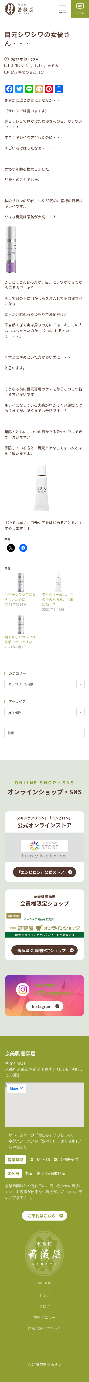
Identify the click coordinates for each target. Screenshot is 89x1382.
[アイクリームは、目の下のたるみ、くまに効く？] (58, 582)
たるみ (52, 65)
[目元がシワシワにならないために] (20, 582)
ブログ (44, 1306)
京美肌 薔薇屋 (44, 985)
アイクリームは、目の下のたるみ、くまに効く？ (57, 599)
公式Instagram (52, 993)
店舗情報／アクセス (44, 1328)
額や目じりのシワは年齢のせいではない (20, 639)
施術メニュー (44, 1317)
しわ (38, 65)
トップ (44, 1295)
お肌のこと (20, 65)
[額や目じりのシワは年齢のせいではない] (20, 624)
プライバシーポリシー (44, 1340)
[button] (62, 9)
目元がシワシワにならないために (20, 597)
